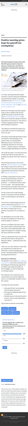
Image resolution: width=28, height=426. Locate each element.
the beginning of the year (13, 116)
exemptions (12, 309)
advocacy (4, 309)
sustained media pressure (14, 164)
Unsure (6, 340)
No (4, 335)
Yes (5, 330)
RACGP (23, 416)
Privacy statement (17, 416)
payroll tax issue (17, 100)
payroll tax (16, 313)
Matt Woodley (5, 51)
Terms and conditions (7, 416)
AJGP (16, 418)
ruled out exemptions (10, 172)
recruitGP (12, 418)
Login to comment (7, 380)
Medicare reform (6, 313)
